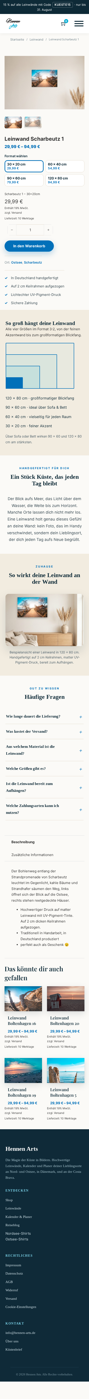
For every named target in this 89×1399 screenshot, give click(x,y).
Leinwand (36, 39)
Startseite (17, 39)
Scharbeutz (33, 262)
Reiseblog (12, 1225)
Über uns (11, 1341)
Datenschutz (14, 1273)
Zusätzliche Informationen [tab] (32, 855)
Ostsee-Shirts (16, 1239)
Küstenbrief (13, 1349)
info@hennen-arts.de (20, 1333)
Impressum (13, 1265)
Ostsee (16, 262)
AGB (9, 1282)
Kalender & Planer (18, 1217)
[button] (44, 716)
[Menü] (79, 23)
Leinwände (13, 1208)
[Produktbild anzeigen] (44, 82)
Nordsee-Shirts (18, 1233)
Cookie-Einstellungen (20, 1307)
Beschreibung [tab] (23, 842)
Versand (16, 212)
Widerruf (11, 1290)
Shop (9, 1200)
